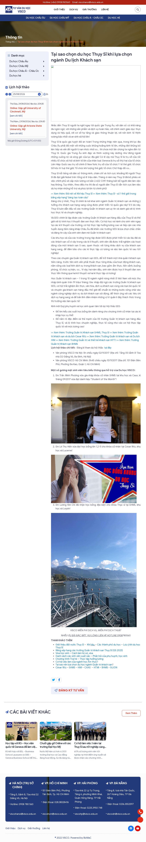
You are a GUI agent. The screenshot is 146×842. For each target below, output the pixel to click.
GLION (113, 667)
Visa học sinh (62, 653)
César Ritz (61, 667)
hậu (93, 644)
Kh (88, 644)
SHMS (72, 667)
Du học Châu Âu (35, 17)
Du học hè (114, 17)
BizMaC (87, 837)
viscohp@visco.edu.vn (86, 814)
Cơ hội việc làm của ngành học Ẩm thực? (77, 661)
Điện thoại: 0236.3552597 (120, 804)
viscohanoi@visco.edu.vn (23, 814)
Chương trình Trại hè (66, 659)
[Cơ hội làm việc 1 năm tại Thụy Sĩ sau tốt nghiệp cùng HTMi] (90, 740)
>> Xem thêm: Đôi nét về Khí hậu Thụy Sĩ (71, 193)
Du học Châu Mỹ (59, 17)
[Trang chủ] (17, 9)
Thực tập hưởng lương (91, 659)
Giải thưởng (89, 9)
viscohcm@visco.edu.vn (54, 814)
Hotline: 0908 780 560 (21, 804)
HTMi (96, 667)
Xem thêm (131, 713)
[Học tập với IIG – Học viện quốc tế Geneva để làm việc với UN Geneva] (21, 740)
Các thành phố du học (109, 644)
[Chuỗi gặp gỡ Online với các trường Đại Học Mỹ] (56, 740)
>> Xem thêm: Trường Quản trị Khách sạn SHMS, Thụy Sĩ (80, 332)
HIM (80, 667)
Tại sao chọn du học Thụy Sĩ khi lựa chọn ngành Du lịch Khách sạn (50, 42)
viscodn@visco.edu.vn (118, 814)
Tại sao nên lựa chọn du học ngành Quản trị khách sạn (84, 664)
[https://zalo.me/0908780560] (140, 820)
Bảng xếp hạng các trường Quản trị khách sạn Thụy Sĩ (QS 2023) (89, 650)
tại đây (107, 347)
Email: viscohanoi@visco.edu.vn (87, 2)
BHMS (105, 667)
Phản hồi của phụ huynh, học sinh (110, 656)
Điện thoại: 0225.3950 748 (88, 807)
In (47, 94)
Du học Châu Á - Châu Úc (88, 17)
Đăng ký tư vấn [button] (71, 690)
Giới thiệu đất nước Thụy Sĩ (70, 644)
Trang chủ (10, 42)
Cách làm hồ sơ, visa (82, 653)
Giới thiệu (59, 9)
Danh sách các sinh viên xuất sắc (73, 656)
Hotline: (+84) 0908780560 (56, 2)
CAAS (87, 667)
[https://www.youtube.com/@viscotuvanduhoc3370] (138, 828)
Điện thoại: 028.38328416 (56, 802)
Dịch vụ (73, 9)
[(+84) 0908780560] (140, 812)
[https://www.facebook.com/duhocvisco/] (131, 828)
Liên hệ (105, 9)
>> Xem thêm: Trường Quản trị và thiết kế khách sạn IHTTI (86, 340)
